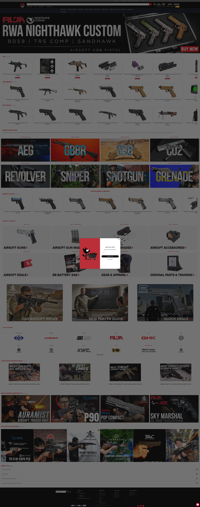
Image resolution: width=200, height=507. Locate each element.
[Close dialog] (119, 239)
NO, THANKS (110, 259)
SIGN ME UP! (110, 256)
